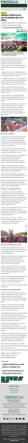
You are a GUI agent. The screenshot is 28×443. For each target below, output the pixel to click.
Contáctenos (14, 392)
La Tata (3, 379)
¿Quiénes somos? (14, 388)
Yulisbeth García (4, 381)
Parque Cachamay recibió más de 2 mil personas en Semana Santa (13, 372)
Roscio (15, 379)
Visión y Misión (14, 390)
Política (7, 379)
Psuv (11, 379)
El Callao (21, 377)
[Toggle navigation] (24, 9)
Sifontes (20, 379)
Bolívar (2, 377)
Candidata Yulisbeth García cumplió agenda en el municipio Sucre (13, 365)
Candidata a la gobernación (12, 377)
